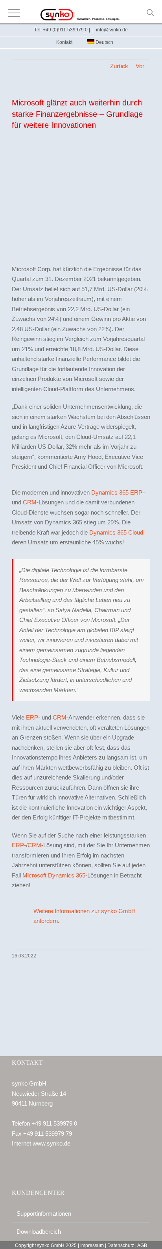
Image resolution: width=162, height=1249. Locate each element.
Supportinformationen (44, 1213)
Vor (140, 66)
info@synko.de (112, 30)
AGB (142, 1245)
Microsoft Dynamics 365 (53, 875)
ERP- (33, 717)
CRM (30, 502)
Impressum (92, 1245)
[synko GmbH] (81, 15)
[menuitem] (97, 42)
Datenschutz (120, 1245)
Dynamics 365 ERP (116, 492)
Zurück (119, 66)
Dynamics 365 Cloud (116, 532)
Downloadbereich (39, 1231)
